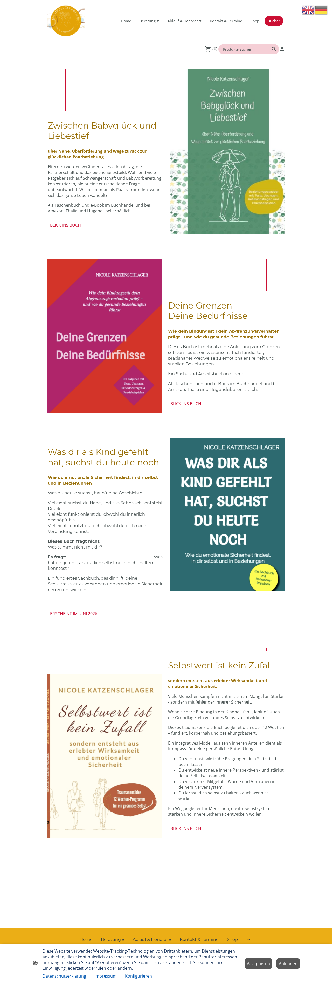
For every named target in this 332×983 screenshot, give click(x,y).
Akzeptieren (258, 963)
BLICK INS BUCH (65, 225)
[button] (308, 10)
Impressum (105, 976)
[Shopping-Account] (282, 49)
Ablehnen (288, 963)
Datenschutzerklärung (64, 976)
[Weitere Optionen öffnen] (248, 940)
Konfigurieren (138, 976)
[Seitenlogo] (66, 21)
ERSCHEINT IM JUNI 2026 (73, 614)
